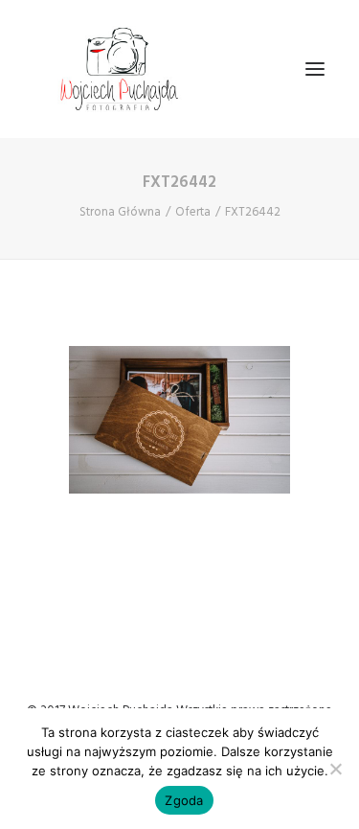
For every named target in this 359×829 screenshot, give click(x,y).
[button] (315, 69)
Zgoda (184, 800)
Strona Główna (120, 212)
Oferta (193, 212)
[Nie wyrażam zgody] (335, 768)
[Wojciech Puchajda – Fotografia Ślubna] (120, 69)
